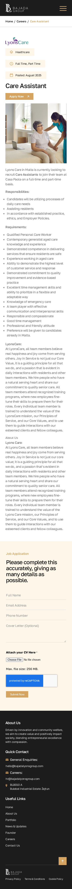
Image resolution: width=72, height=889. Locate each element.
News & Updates (15, 826)
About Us (11, 437)
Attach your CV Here (21, 652)
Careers (21, 21)
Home (9, 21)
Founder (10, 832)
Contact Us (12, 845)
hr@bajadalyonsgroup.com (7, 778)
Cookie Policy (56, 878)
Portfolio (10, 820)
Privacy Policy (13, 878)
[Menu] (61, 8)
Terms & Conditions (35, 878)
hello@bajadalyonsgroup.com (7, 766)
